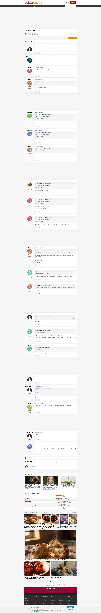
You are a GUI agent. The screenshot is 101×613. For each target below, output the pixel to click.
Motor (69, 596)
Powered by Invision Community (50, 585)
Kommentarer (44, 598)
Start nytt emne (63, 37)
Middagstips (53, 604)
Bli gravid (35, 598)
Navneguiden (36, 601)
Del (68, 33)
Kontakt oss (53, 584)
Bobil (68, 604)
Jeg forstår (71, 607)
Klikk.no (54, 593)
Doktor (50, 589)
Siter (39, 52)
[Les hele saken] (33, 480)
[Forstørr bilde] (48, 69)
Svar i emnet (72, 37)
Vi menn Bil (70, 598)
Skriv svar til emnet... (34, 466)
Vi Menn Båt (70, 601)
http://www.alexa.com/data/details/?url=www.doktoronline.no (45, 446)
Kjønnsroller (44, 600)
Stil (59, 598)
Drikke (52, 603)
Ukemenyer (53, 598)
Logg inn (67, 2)
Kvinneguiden (45, 596)
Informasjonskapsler (59, 584)
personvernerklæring (36, 611)
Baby (35, 604)
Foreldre (36, 596)
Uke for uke (36, 603)
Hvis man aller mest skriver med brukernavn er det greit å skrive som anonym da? (39, 495)
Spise (52, 601)
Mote (60, 596)
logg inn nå (53, 462)
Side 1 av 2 (35, 41)
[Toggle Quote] (36, 114)
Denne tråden (72, 6)
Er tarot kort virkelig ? (29, 501)
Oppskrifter (53, 600)
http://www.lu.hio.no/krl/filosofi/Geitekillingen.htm (43, 123)
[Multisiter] (36, 53)
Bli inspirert (27, 600)
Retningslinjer (38, 6)
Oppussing (27, 601)
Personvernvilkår (47, 584)
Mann (60, 601)
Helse (43, 604)
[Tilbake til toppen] (50, 581)
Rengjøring (27, 603)
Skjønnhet (61, 600)
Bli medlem (73, 2)
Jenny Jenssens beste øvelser (66, 484)
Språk (37, 584)
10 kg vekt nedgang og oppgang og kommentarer (33, 507)
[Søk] (75, 6)
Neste (29, 41)
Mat (51, 596)
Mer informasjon (70, 609)
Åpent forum (36, 34)
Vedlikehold (27, 604)
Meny (27, 6)
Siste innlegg (32, 6)
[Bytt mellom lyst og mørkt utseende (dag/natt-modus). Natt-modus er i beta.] (64, 584)
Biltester (69, 600)
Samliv (43, 603)
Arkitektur (27, 598)
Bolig (26, 596)
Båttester (69, 603)
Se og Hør (27, 498)
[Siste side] (31, 41)
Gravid (35, 600)
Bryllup (60, 603)
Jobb (43, 601)
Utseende (41, 584)
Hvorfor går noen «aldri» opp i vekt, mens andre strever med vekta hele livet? (50, 485)
